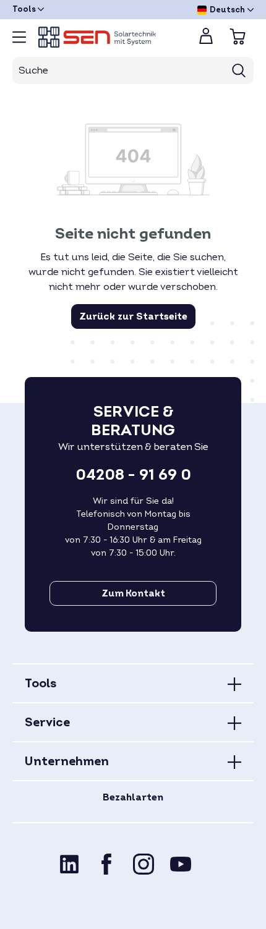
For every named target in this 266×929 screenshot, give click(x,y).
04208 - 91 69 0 (133, 475)
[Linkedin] (69, 863)
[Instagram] (143, 863)
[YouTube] (180, 863)
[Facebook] (106, 863)
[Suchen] (239, 70)
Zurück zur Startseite (133, 316)
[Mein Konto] (206, 40)
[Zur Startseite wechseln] (108, 37)
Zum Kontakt (133, 593)
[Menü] (19, 37)
